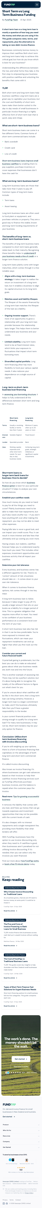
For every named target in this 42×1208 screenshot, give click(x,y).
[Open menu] (37, 4)
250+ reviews (24, 1072)
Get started (20, 1059)
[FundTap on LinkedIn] (4, 1204)
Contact (18, 1200)
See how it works (21, 1066)
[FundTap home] (9, 4)
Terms (11, 1200)
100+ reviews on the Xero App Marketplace (21, 1172)
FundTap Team (11, 20)
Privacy (5, 1200)
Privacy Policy (29, 1193)
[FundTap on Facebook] (7, 1204)
